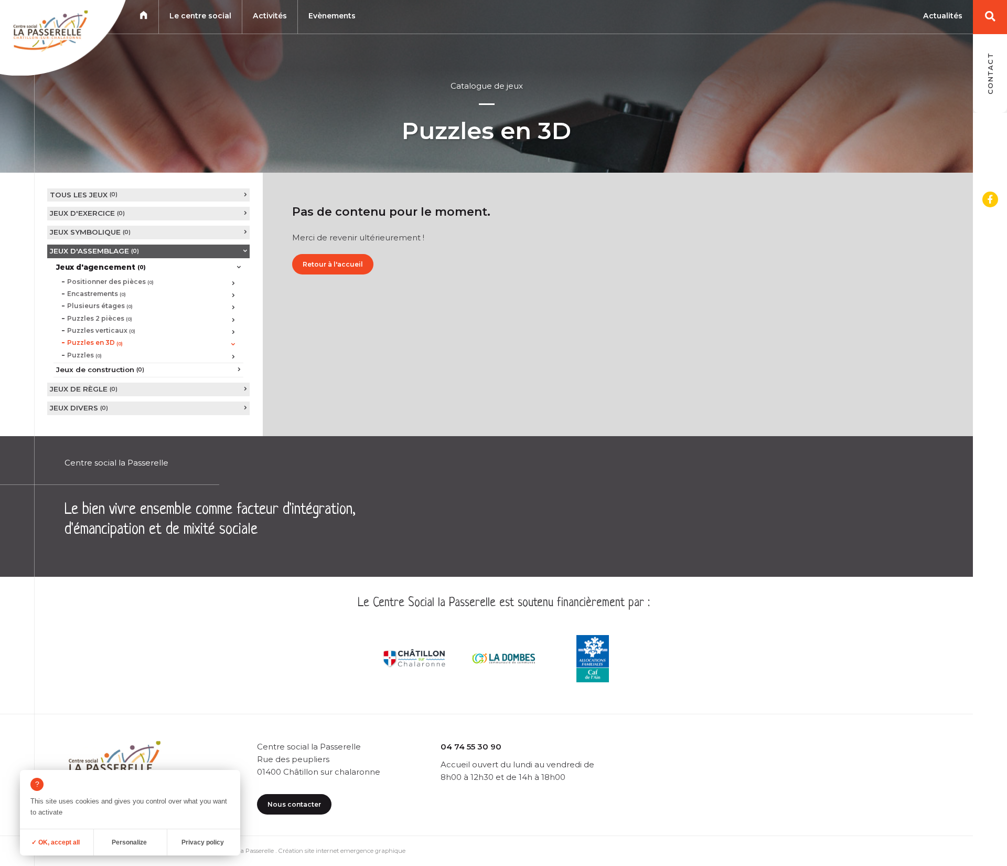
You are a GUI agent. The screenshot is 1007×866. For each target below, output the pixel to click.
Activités (270, 15)
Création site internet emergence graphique (341, 850)
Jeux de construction (100, 369)
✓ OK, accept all (55, 842)
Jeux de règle (83, 389)
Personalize (129, 842)
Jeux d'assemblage (94, 251)
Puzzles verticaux (101, 330)
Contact (990, 73)
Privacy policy (202, 842)
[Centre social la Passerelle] (49, 33)
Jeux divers (79, 408)
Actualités (942, 15)
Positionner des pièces (110, 282)
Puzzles (84, 355)
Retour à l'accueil (333, 264)
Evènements (332, 15)
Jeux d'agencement (101, 267)
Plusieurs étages (100, 306)
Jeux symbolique (90, 232)
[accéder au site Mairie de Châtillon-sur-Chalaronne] (414, 658)
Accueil (143, 14)
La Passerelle (255, 850)
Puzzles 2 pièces (99, 318)
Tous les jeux (83, 195)
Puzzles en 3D (95, 342)
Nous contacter (294, 804)
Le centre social (200, 15)
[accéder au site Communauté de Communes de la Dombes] (503, 658)
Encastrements (96, 294)
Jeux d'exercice (87, 213)
